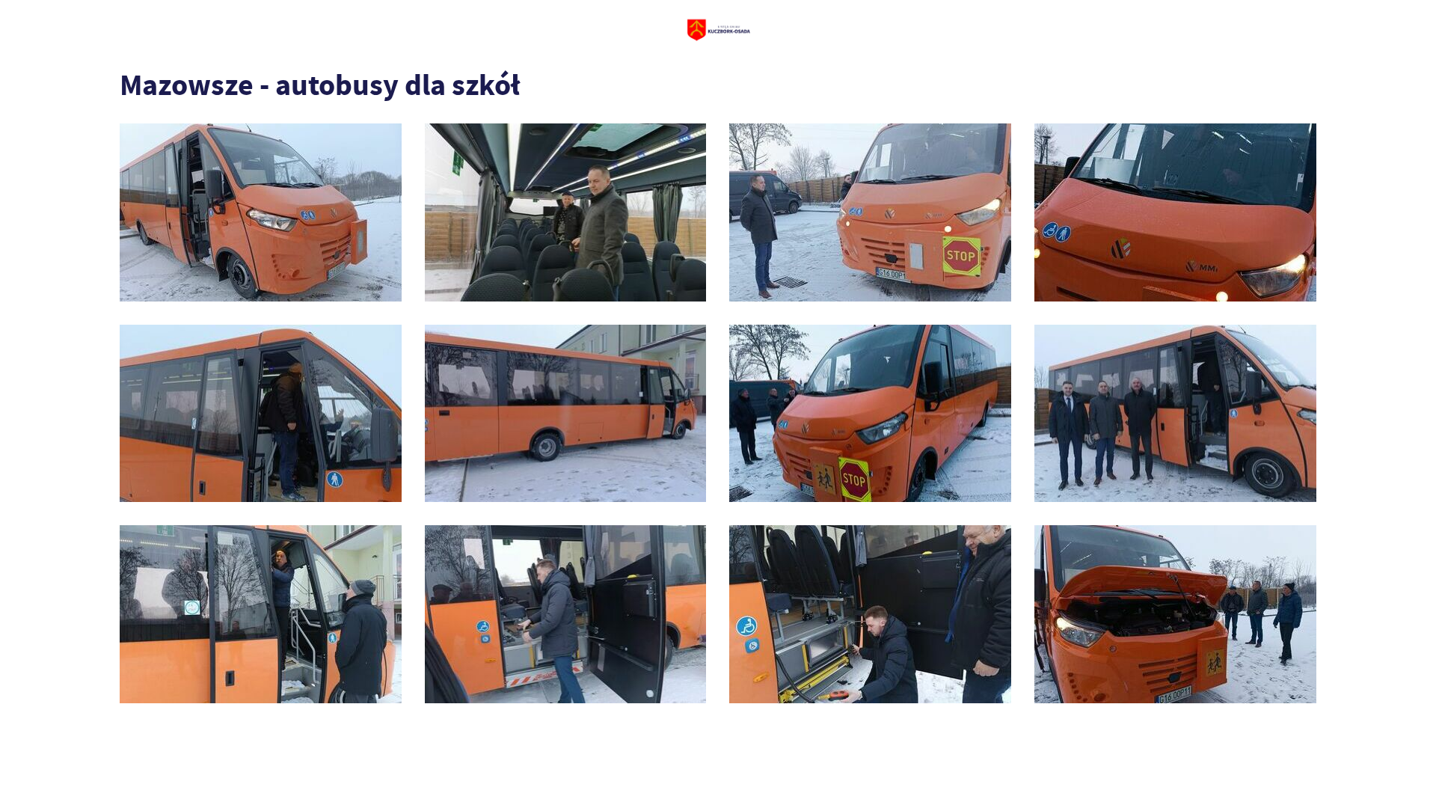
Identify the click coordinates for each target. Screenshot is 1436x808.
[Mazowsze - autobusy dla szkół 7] (566, 414)
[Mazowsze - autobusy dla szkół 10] (870, 212)
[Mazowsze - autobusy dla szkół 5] (1175, 414)
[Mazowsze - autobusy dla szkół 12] (261, 212)
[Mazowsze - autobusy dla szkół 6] (870, 414)
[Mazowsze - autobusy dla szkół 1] (1175, 614)
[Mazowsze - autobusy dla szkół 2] (870, 614)
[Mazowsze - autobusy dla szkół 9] (1175, 212)
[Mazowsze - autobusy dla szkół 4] (261, 614)
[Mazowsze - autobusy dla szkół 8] (261, 414)
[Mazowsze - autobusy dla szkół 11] (566, 212)
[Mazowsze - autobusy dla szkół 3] (566, 614)
